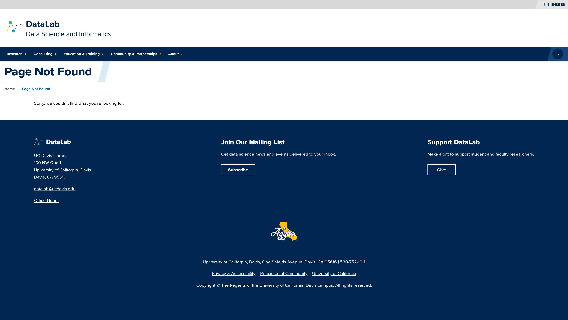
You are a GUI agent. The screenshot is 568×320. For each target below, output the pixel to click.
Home (9, 89)
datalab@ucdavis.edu (54, 188)
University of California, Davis (231, 262)
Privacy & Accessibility (233, 273)
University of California (334, 273)
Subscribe (238, 170)
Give (441, 170)
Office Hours (46, 200)
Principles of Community (284, 273)
